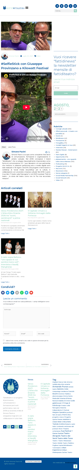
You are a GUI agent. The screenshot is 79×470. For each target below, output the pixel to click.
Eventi (58, 136)
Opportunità (60, 157)
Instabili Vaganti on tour (64, 145)
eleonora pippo (57, 396)
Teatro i (55, 440)
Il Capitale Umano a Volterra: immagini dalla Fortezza (39, 213)
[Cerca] (75, 10)
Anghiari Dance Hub (59, 382)
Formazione (60, 140)
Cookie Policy (37, 461)
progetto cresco (58, 417)
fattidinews (60, 138)
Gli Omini (67, 401)
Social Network (61, 178)
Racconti (59, 168)
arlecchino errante (64, 384)
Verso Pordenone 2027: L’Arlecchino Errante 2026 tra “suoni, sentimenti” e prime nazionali (12, 216)
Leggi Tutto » (5, 233)
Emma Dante (68, 396)
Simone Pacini (19, 152)
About (4, 147)
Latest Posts (12, 147)
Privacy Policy (30, 461)
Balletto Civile (62, 389)
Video (38, 56)
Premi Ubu (66, 415)
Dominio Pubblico (64, 394)
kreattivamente (70, 462)
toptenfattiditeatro (65, 445)
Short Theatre (64, 429)
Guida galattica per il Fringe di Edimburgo (63, 403)
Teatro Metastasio (64, 440)
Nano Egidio (60, 154)
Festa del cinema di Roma (61, 398)
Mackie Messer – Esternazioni (66, 150)
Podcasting (60, 164)
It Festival (65, 410)
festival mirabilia (58, 401)
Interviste (59, 147)
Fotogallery (60, 143)
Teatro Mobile (57, 443)
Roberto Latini (70, 424)
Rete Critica (62, 422)
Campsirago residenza (60, 391)
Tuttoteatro (56, 448)
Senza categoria (61, 173)
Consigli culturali (61, 129)
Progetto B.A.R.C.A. (62, 166)
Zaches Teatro (67, 452)
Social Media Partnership (64, 175)
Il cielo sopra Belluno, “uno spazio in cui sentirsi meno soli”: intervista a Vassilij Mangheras (11, 262)
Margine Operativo (59, 412)
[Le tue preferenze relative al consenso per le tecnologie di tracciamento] (75, 466)
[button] (26, 7)
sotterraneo (56, 431)
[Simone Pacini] (6, 155)
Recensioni (60, 171)
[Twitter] (49, 152)
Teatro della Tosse (65, 438)
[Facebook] (46, 152)
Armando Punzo (60, 387)
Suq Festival (66, 431)
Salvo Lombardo (58, 426)
